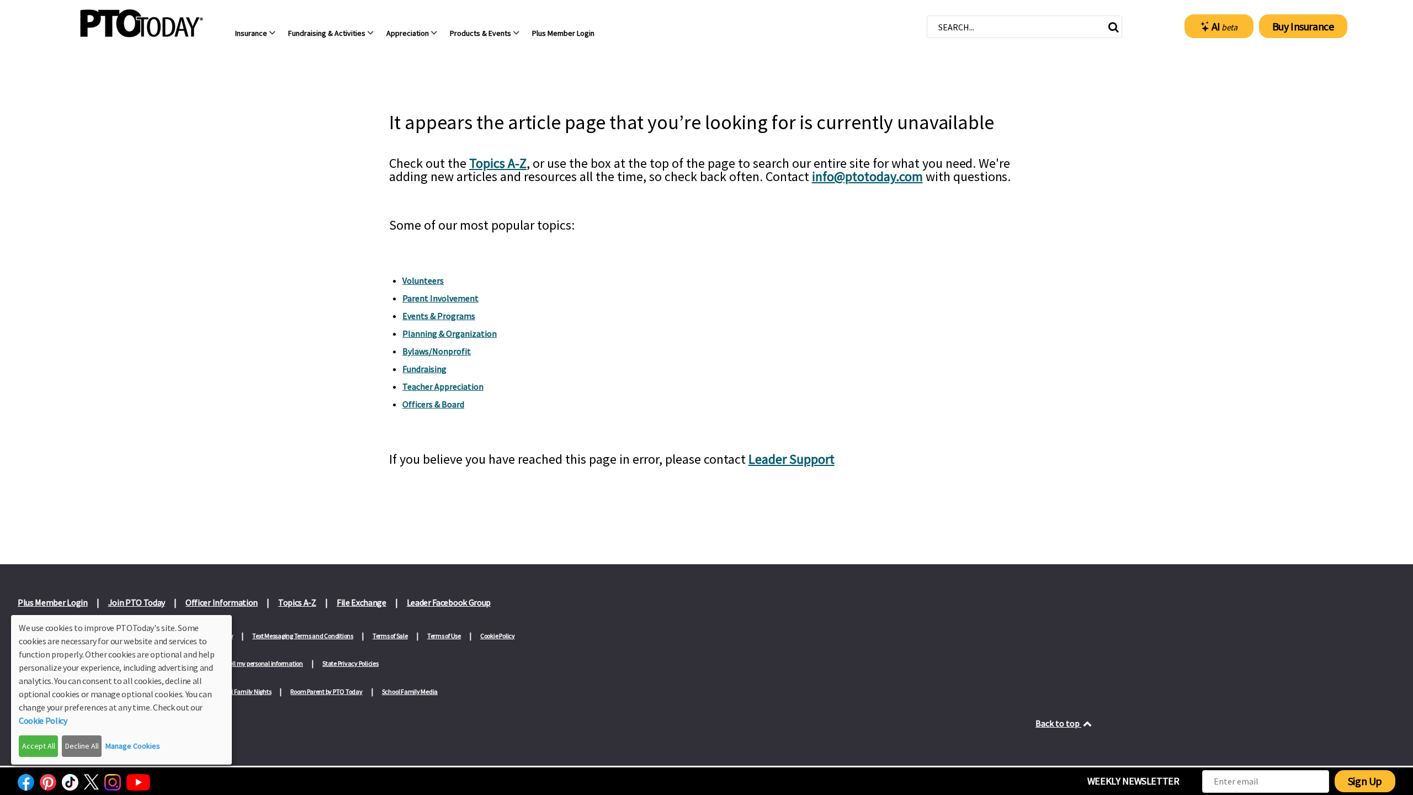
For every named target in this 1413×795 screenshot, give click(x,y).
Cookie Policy (497, 636)
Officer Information (221, 602)
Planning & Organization (449, 333)
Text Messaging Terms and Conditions (302, 636)
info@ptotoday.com (867, 176)
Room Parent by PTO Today (326, 691)
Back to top (1058, 723)
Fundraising (424, 368)
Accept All (38, 746)
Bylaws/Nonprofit (436, 351)
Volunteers (423, 280)
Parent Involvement (440, 298)
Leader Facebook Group (449, 602)
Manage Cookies (132, 746)
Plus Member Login (53, 602)
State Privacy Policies (350, 663)
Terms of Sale (390, 636)
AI (1224, 26)
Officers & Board (433, 404)
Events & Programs (438, 315)
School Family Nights (243, 691)
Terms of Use (444, 636)
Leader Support (791, 459)
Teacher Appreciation (443, 386)
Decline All (82, 746)
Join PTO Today (137, 602)
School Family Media (410, 691)
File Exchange (361, 602)
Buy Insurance (1303, 26)
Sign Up (1365, 781)
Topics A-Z (498, 163)
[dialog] (121, 690)
